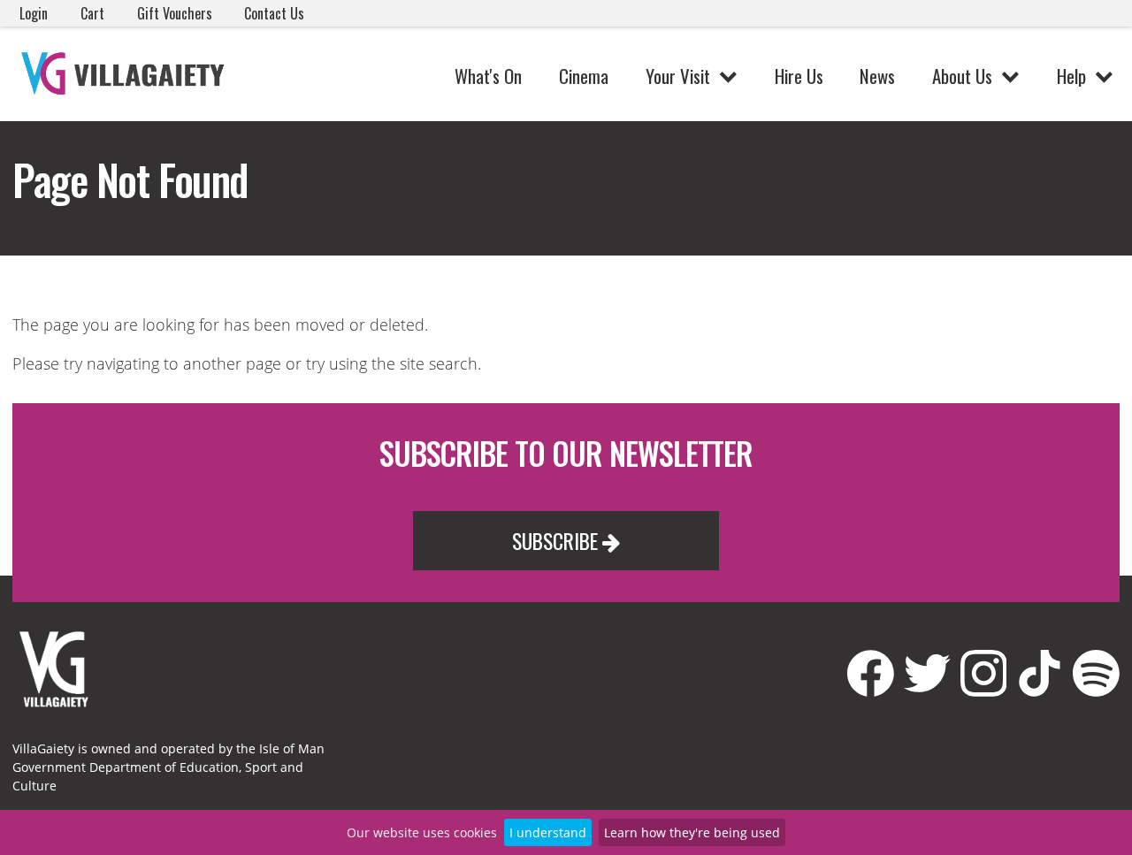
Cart (92, 13)
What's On (488, 75)
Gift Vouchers (174, 13)
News (877, 75)
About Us (962, 75)
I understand (547, 832)
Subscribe (557, 540)
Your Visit (678, 75)
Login (33, 13)
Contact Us (274, 13)
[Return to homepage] (125, 74)
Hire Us (799, 75)
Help (1071, 75)
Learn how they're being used (692, 832)
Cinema (583, 75)
